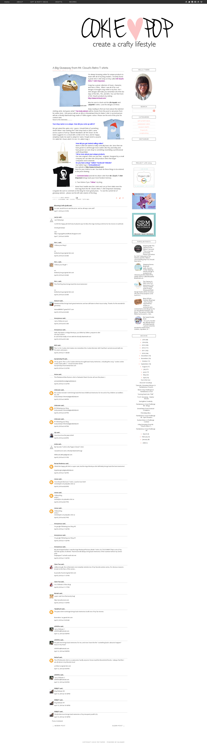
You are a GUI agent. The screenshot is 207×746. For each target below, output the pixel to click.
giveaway (61, 199)
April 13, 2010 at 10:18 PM (62, 694)
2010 (143, 353)
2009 (144, 443)
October (144, 361)
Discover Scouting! (146, 383)
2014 (143, 342)
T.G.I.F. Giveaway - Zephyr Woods (145, 398)
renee (56, 479)
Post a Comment (57, 721)
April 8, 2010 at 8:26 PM (61, 486)
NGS (55, 345)
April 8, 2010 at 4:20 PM (61, 438)
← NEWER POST (59, 726)
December (144, 356)
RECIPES (73, 2)
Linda (56, 444)
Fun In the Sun (145, 380)
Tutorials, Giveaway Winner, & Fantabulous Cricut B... (145, 386)
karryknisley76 (59, 359)
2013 (143, 345)
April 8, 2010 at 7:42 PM (61, 473)
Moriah (56, 593)
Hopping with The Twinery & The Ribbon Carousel (148, 247)
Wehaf (56, 657)
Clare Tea (57, 564)
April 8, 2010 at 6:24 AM (61, 312)
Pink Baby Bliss (146, 413)
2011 (143, 351)
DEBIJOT (56, 688)
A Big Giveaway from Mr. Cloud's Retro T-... (146, 425)
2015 (143, 340)
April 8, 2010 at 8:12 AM (61, 324)
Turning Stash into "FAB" (146, 394)
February (145, 437)
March (145, 434)
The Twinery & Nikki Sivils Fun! (148, 282)
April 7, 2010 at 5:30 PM (61, 236)
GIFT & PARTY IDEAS (39, 2)
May (144, 375)
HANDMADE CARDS (144, 124)
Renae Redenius (59, 463)
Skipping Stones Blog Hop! (148, 265)
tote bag (85, 199)
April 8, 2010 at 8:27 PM (61, 502)
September (144, 364)
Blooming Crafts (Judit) (61, 205)
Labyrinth (91, 105)
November (144, 358)
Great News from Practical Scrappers (145, 409)
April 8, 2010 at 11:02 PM (61, 529)
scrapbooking (143, 133)
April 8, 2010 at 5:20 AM (61, 256)
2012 (143, 348)
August (144, 367)
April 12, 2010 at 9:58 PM (61, 634)
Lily (55, 432)
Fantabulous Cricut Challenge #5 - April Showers (145, 416)
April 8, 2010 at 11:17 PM (61, 587)
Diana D (56, 301)
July (144, 369)
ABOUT (20, 2)
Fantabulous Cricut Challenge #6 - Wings (145, 405)
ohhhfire (57, 626)
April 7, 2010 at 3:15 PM (61, 211)
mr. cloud (71, 199)
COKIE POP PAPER (98, 742)
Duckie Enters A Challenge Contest (145, 421)
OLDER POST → (118, 726)
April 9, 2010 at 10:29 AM (61, 620)
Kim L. (56, 242)
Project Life (143, 130)
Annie (56, 374)
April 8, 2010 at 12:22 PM (61, 368)
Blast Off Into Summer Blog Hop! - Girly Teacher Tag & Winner (149, 301)
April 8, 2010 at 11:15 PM (61, 575)
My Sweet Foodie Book (148, 318)
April (144, 378)
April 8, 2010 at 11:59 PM (61, 603)
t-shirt (78, 199)
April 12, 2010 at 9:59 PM (61, 669)
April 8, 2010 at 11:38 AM (61, 353)
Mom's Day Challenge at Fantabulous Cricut (146, 390)
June (144, 372)
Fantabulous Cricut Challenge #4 (145, 430)
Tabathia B (57, 609)
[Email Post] (76, 197)
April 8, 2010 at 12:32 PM (61, 384)
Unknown (57, 390)
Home (7, 2)
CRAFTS (58, 2)
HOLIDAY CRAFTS (143, 127)
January (144, 439)
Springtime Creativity (145, 401)
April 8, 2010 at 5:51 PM (61, 457)
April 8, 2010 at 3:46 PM (61, 399)
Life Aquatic (113, 102)
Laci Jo (56, 217)
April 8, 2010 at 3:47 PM (61, 413)
